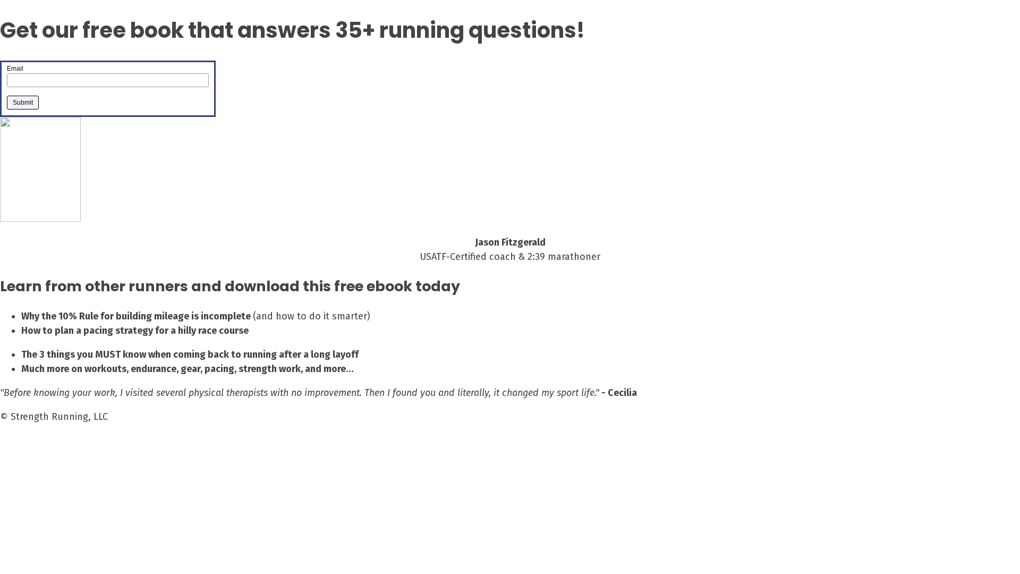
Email (15, 68)
